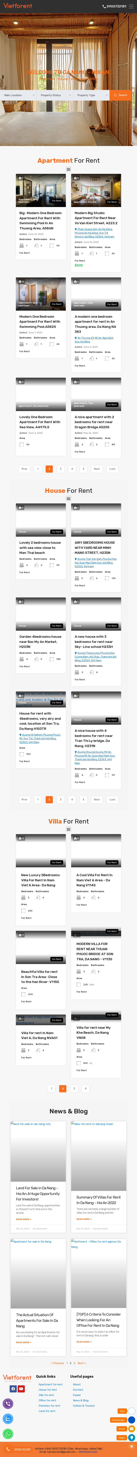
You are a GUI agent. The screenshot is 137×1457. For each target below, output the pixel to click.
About (77, 1384)
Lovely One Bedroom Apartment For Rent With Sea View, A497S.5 (39, 422)
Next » (82, 1363)
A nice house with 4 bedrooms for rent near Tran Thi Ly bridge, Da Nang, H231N (94, 738)
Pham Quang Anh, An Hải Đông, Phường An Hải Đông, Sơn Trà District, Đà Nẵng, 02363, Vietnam (94, 233)
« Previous (57, 1363)
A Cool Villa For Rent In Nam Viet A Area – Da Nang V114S (95, 880)
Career (77, 1395)
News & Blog (80, 1400)
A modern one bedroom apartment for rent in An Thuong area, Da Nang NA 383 (95, 324)
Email (122, 1429)
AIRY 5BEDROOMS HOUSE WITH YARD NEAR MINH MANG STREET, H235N (95, 548)
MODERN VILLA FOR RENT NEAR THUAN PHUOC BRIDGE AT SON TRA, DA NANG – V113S (95, 951)
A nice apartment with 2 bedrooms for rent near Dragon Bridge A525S (94, 422)
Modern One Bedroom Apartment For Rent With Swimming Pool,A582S (39, 322)
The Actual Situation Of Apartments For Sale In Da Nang (37, 1320)
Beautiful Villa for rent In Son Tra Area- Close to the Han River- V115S (40, 977)
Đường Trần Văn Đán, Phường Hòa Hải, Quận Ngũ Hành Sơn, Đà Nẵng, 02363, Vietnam (95, 563)
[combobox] (18, 95)
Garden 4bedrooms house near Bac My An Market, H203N (40, 642)
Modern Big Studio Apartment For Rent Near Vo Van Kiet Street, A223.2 (96, 218)
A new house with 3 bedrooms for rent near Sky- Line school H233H (94, 642)
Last (112, 468)
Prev (24, 468)
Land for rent (47, 1411)
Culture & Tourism (84, 1405)
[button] (69, 169)
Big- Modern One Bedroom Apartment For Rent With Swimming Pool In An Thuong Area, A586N (40, 220)
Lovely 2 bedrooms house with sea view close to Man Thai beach (40, 548)
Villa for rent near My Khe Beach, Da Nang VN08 (94, 1033)
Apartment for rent (51, 1384)
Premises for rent (49, 1405)
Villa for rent (46, 1395)
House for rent (48, 1389)
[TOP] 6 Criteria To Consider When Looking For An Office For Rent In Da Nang (99, 1320)
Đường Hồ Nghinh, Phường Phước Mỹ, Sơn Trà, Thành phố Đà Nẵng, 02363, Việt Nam (39, 738)
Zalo (122, 1411)
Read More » (23, 1219)
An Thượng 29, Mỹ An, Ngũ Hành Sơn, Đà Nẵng (94, 340)
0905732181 (116, 6)
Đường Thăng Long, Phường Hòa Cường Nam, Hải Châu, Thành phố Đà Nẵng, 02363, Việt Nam (95, 657)
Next (97, 468)
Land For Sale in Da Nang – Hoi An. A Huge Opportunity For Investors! (38, 1193)
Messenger (118, 1420)
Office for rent (47, 1400)
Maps (122, 1437)
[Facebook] (13, 1388)
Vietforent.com (88, 1451)
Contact (78, 1389)
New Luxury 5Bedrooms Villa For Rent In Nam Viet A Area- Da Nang (40, 880)
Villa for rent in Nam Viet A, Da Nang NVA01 (39, 1035)
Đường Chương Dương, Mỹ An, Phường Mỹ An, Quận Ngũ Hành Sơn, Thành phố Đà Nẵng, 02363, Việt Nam (95, 758)
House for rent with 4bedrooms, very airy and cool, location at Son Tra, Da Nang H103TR (40, 721)
